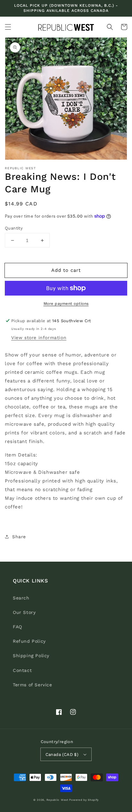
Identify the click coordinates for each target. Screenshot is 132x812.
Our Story (24, 612)
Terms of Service (32, 684)
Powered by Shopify (84, 799)
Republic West (57, 799)
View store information (38, 337)
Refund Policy (29, 641)
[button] (8, 27)
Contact (22, 670)
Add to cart (66, 270)
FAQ (17, 626)
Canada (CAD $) (62, 754)
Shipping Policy (31, 655)
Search (21, 597)
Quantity (14, 228)
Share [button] (19, 536)
